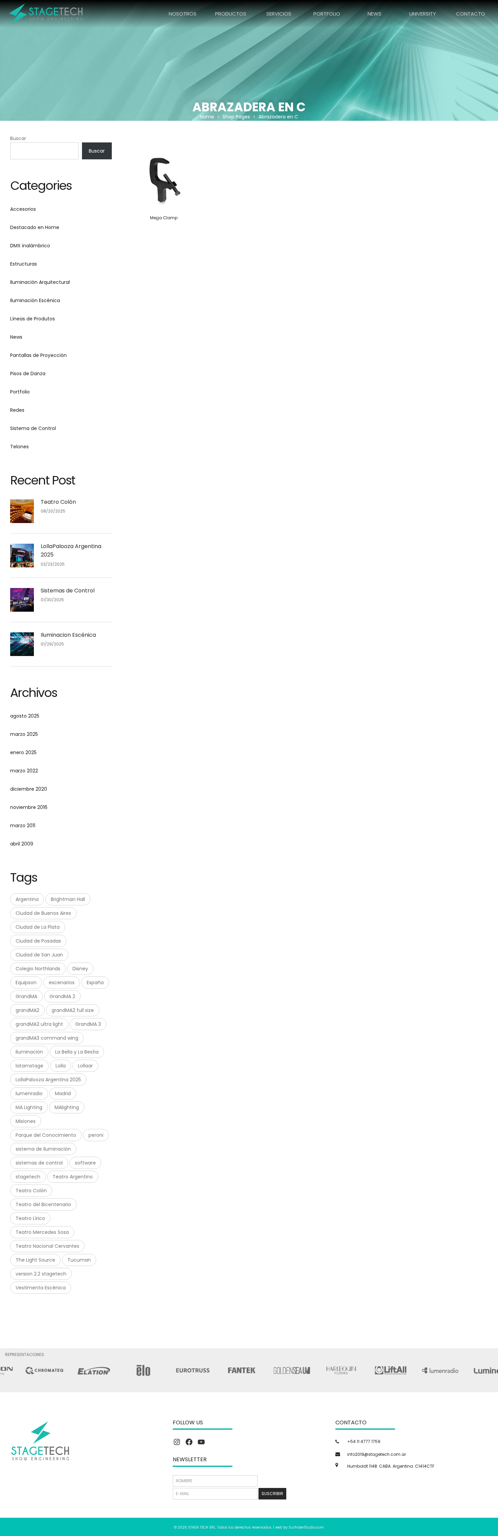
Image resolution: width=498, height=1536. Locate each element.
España (95, 982)
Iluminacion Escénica (68, 635)
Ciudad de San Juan (39, 954)
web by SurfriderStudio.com (299, 1527)
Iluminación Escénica (35, 300)
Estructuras (23, 264)
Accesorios (23, 209)
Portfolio (20, 391)
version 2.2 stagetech (41, 1273)
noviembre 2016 (28, 807)
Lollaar (85, 1065)
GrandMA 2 (62, 996)
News (16, 337)
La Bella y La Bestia (77, 1051)
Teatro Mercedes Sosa (42, 1232)
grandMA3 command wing (47, 1038)
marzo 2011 (22, 825)
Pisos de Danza (27, 373)
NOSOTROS (182, 13)
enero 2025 (23, 752)
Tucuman (79, 1260)
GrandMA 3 (88, 1024)
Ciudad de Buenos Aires (43, 913)
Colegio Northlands (38, 968)
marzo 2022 (24, 770)
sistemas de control (39, 1162)
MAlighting (67, 1107)
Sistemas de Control (68, 590)
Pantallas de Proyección (38, 355)
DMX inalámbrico (30, 245)
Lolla (61, 1065)
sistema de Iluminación (43, 1149)
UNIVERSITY (422, 13)
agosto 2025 (24, 716)
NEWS (374, 13)
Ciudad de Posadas (38, 941)
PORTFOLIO (326, 13)
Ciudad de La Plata (38, 927)
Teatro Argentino (73, 1176)
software (85, 1162)
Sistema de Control (33, 428)
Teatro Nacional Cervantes (47, 1246)
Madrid (63, 1093)
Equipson (26, 982)
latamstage (29, 1065)
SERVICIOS (278, 13)
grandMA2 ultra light (39, 1024)
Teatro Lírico (30, 1218)
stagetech (28, 1176)
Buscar (18, 138)
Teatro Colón (58, 502)
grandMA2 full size (72, 1010)
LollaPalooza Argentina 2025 (71, 550)
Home (207, 116)
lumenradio (29, 1093)
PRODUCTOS (230, 13)
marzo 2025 (24, 734)
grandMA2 (27, 1010)
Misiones (26, 1121)
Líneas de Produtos (32, 318)
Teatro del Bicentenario (43, 1204)
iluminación (29, 1051)
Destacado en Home (34, 227)
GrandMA (26, 996)
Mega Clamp (164, 218)
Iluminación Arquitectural (40, 282)
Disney (80, 968)
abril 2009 (21, 843)
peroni (95, 1135)
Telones (19, 446)
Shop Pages (236, 116)
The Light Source (35, 1260)
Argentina (27, 899)
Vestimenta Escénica (41, 1287)
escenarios (62, 982)
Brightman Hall (68, 899)
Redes (17, 410)
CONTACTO (470, 13)
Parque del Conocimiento (46, 1135)
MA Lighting (29, 1107)
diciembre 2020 (28, 789)
